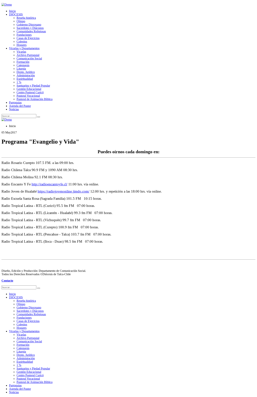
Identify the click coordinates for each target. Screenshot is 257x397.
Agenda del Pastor (20, 105)
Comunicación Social (29, 58)
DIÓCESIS (16, 14)
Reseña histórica (26, 17)
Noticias (14, 109)
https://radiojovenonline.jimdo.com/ (63, 191)
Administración (26, 75)
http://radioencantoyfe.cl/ (49, 184)
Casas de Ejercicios (28, 38)
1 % (19, 82)
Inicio (12, 11)
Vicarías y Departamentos (24, 48)
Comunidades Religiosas (31, 31)
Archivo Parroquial (28, 55)
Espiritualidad (25, 78)
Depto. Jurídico (26, 72)
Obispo (21, 21)
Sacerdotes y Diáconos (30, 28)
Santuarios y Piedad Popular (33, 85)
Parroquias (15, 102)
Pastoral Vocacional (28, 95)
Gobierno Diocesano (29, 24)
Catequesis (23, 65)
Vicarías (21, 51)
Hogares (22, 44)
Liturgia (21, 68)
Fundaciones (24, 34)
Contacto (7, 280)
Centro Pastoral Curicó (30, 92)
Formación (23, 61)
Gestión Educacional (29, 89)
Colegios (22, 41)
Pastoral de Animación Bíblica (34, 99)
